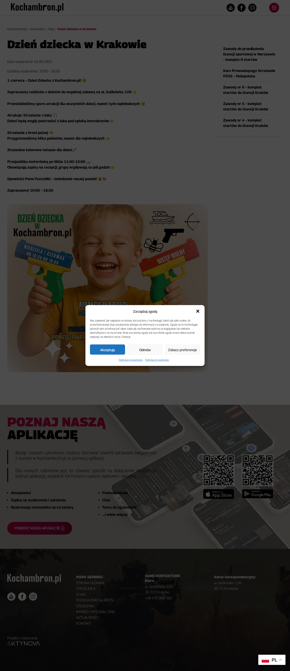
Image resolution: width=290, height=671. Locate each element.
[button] (198, 311)
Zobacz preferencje (182, 349)
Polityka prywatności (131, 360)
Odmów (145, 349)
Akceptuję (107, 349)
